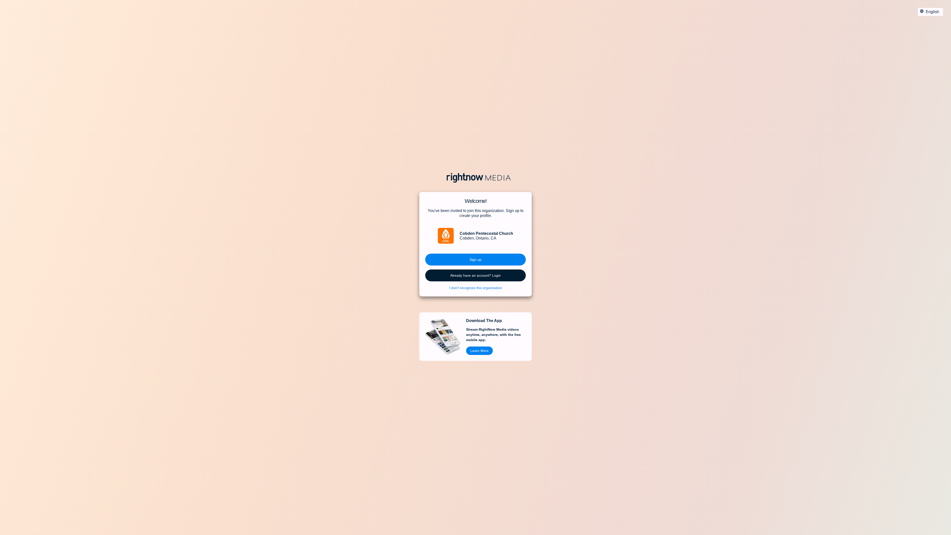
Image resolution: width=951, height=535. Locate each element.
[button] (475, 260)
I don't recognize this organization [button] (475, 288)
